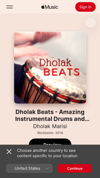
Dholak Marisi (50, 126)
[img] (49, 7)
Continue (75, 168)
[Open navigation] (9, 7)
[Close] (9, 151)
